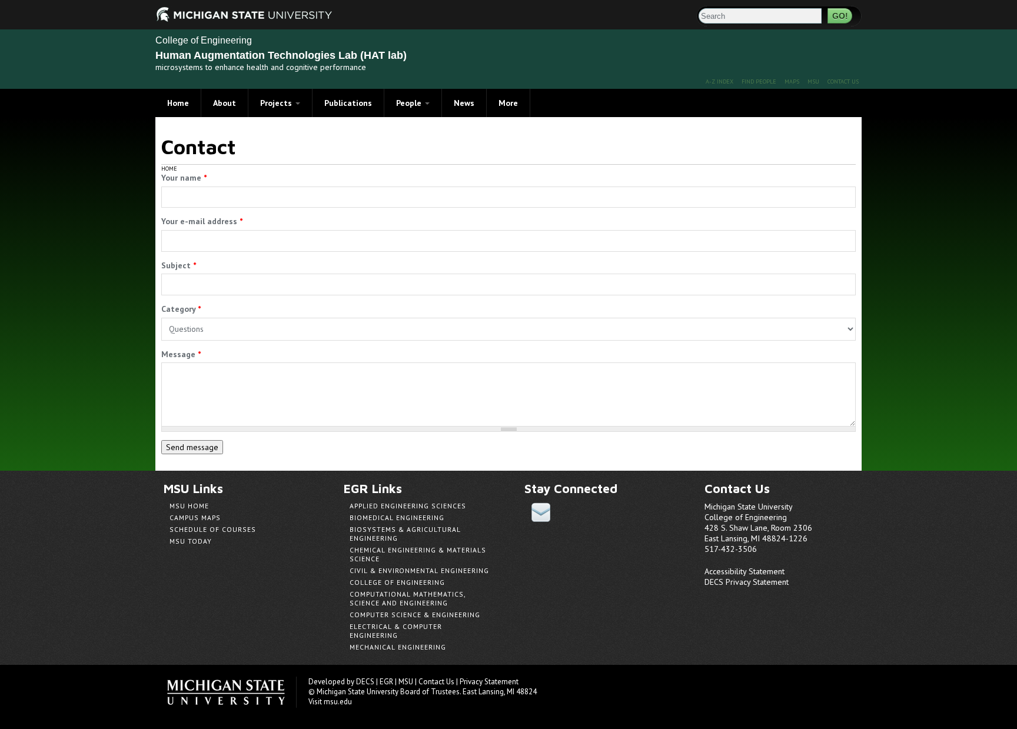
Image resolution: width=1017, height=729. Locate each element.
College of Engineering (203, 40)
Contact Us (843, 81)
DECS (365, 682)
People (410, 103)
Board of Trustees (430, 692)
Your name (184, 177)
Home (178, 103)
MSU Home (189, 505)
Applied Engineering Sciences (408, 505)
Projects (277, 103)
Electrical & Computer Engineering (396, 631)
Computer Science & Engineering (415, 614)
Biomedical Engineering (397, 517)
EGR (386, 682)
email (540, 512)
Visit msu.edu (330, 702)
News (464, 103)
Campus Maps (195, 517)
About (224, 103)
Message (181, 354)
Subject (178, 265)
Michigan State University (232, 692)
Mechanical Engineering (398, 647)
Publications (348, 103)
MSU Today (191, 541)
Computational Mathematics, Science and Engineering (408, 598)
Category (181, 309)
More (508, 103)
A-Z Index (719, 81)
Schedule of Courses (213, 529)
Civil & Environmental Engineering (419, 570)
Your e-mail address (201, 221)
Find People (759, 81)
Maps (792, 81)
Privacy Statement (489, 682)
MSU (813, 81)
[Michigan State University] (170, 13)
